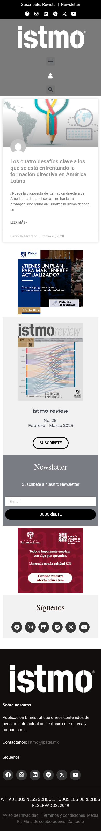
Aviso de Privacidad (21, 815)
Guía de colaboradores (44, 821)
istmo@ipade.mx (43, 742)
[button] (50, 61)
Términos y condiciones (63, 815)
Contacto (75, 821)
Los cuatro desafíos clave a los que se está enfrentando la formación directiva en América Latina (48, 171)
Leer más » (18, 222)
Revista (49, 4)
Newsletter (70, 4)
